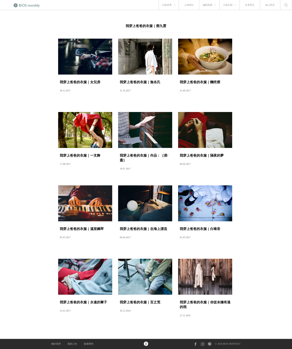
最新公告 (72, 344)
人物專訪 (189, 5)
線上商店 (270, 5)
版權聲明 (88, 344)
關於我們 (56, 344)
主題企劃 (228, 5)
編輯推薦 (207, 5)
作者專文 (249, 5)
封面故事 (167, 5)
